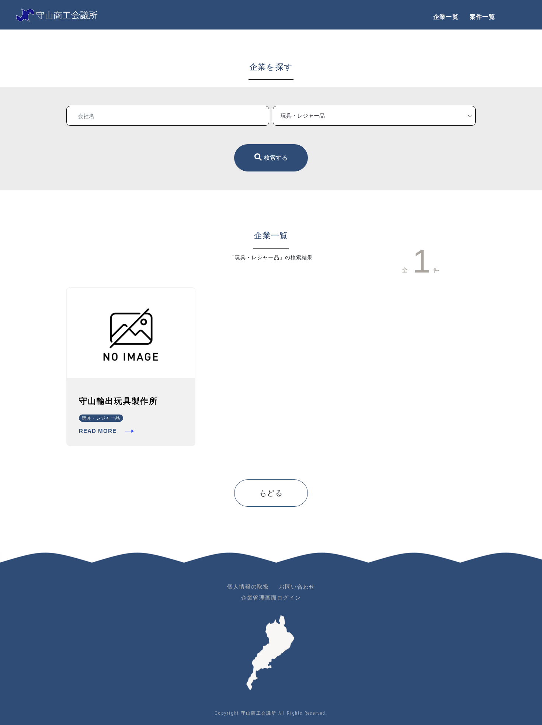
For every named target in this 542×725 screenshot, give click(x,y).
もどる (271, 493)
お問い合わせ (297, 586)
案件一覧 (482, 17)
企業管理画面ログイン (271, 597)
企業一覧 (446, 17)
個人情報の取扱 (248, 586)
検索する (276, 158)
